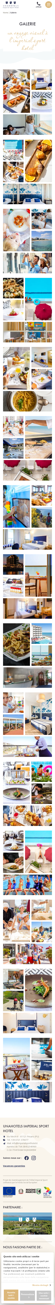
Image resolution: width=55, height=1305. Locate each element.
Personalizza (27, 1294)
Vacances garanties (14, 1165)
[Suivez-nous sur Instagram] (34, 1158)
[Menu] (48, 4)
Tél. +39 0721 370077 (17, 1139)
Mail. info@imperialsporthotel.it (22, 1143)
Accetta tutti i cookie (11, 1295)
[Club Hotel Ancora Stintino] (27, 1224)
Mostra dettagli (40, 1285)
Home (5, 12)
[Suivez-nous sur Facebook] (27, 1158)
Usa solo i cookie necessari (44, 1296)
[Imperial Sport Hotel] (10, 4)
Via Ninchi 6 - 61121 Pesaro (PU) (23, 1136)
